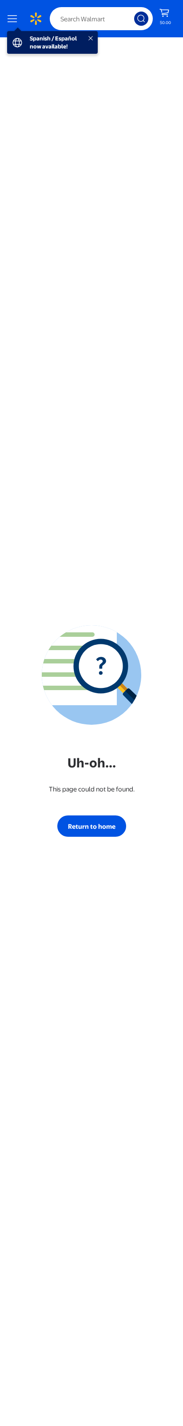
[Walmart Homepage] (35, 19)
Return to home (91, 826)
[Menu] (14, 19)
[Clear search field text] (130, 18)
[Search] (141, 19)
